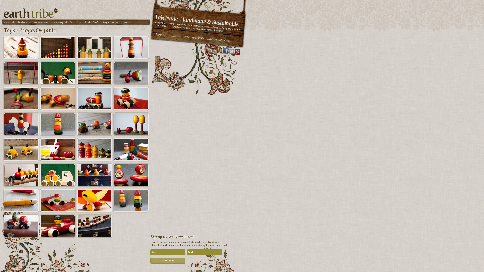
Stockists (198, 37)
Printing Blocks (63, 22)
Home (160, 34)
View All (9, 22)
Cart (227, 40)
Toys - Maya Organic (116, 22)
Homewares (41, 22)
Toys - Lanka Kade (88, 22)
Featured (23, 22)
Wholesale (214, 39)
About (171, 35)
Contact (184, 36)
